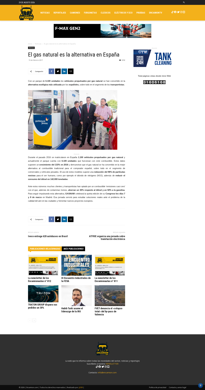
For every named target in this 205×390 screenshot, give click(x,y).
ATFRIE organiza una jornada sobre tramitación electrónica (107, 237)
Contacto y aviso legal (177, 387)
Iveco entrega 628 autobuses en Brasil (48, 236)
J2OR (81, 387)
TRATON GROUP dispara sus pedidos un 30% (42, 306)
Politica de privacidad (157, 387)
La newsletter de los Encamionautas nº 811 (106, 280)
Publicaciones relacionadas (45, 248)
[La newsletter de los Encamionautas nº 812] (43, 265)
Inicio (30, 44)
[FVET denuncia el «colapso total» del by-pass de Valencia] (110, 295)
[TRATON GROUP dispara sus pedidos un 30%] (43, 293)
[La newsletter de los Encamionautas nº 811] (110, 265)
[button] (184, 2)
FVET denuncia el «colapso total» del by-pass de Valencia (108, 311)
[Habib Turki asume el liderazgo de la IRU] (76, 295)
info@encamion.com (107, 372)
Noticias (38, 44)
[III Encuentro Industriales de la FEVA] (76, 265)
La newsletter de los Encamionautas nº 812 (39, 280)
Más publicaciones (73, 248)
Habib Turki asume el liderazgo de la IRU (72, 310)
